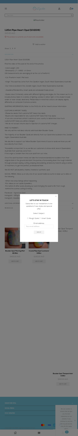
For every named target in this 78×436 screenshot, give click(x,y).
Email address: (39, 223)
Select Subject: (39, 213)
